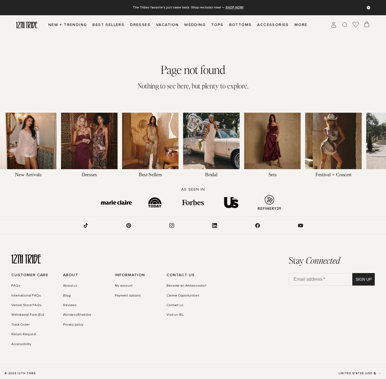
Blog (67, 295)
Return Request (23, 334)
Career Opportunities (182, 295)
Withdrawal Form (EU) (27, 315)
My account (124, 286)
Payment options (128, 295)
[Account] (333, 24)
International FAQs (26, 295)
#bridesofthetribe (77, 315)
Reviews (70, 305)
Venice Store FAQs (26, 305)
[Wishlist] (355, 24)
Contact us (174, 305)
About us (70, 286)
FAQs (15, 286)
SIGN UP (363, 279)
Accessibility (21, 344)
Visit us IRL (175, 315)
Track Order (20, 324)
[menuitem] (300, 25)
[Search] (344, 24)
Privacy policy (73, 324)
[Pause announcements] (368, 7)
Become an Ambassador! (186, 286)
